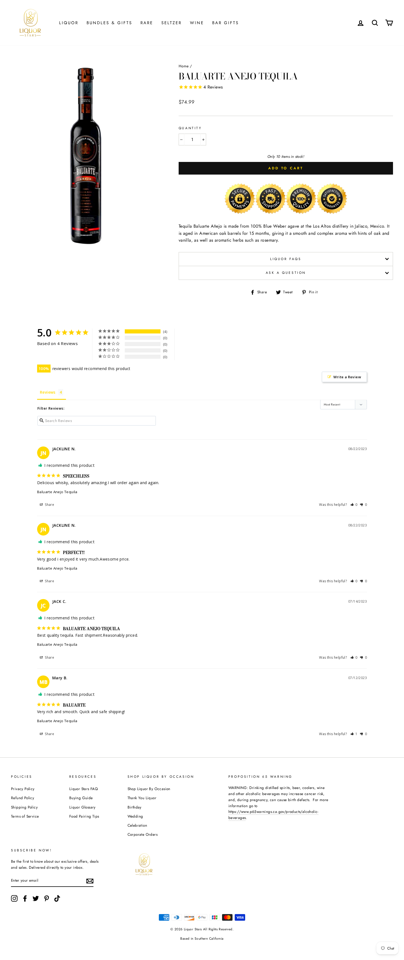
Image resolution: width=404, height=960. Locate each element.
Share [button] (49, 504)
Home (184, 66)
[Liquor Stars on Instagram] (14, 898)
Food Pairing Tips (84, 816)
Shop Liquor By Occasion (149, 788)
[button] (354, 504)
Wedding (135, 816)
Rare (146, 23)
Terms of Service (25, 816)
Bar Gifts (225, 23)
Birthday (135, 807)
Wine (197, 23)
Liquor (68, 23)
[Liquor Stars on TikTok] (57, 898)
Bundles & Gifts (109, 23)
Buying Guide (81, 798)
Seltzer (171, 23)
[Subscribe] (89, 880)
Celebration (137, 825)
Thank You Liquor (142, 798)
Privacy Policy (23, 788)
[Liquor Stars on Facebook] (25, 898)
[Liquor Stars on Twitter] (35, 898)
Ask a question (286, 272)
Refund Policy (22, 798)
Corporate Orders (142, 834)
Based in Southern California (201, 938)
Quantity (190, 128)
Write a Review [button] (347, 376)
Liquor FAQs (285, 258)
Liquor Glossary (82, 807)
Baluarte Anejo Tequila (57, 491)
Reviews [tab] (48, 392)
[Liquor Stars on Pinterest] (46, 898)
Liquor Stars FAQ (83, 788)
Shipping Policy (24, 807)
